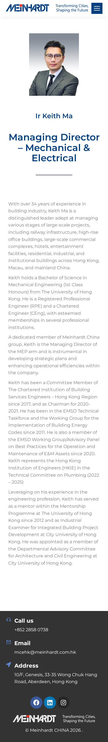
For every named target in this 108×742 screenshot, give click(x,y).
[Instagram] (63, 702)
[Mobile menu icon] (96, 8)
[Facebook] (36, 702)
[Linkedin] (50, 702)
